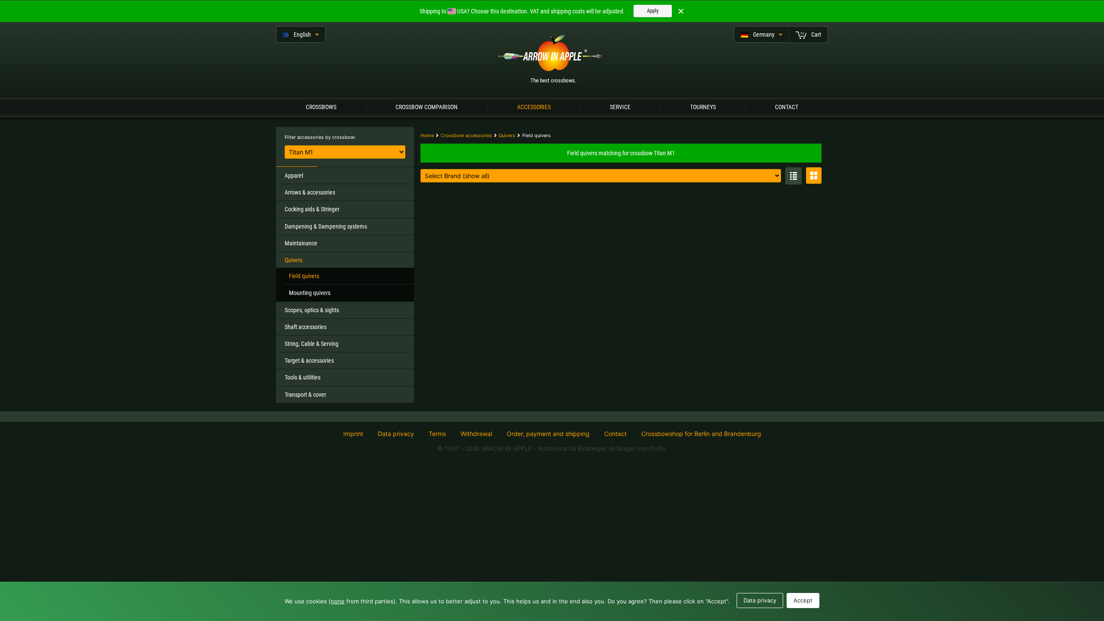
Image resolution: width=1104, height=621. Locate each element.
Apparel (294, 175)
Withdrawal (476, 434)
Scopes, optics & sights (312, 310)
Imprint (353, 434)
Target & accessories (309, 360)
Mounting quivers (309, 292)
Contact (786, 107)
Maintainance (301, 243)
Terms (437, 434)
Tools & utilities (302, 377)
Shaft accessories (305, 326)
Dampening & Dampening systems (326, 226)
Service (620, 107)
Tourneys (703, 107)
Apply (653, 10)
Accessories (534, 107)
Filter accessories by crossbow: (320, 137)
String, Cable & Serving (312, 343)
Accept (803, 600)
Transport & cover (305, 394)
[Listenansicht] (793, 176)
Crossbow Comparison (426, 107)
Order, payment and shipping (548, 434)
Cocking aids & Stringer (312, 209)
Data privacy (396, 434)
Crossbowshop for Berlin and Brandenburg (701, 433)
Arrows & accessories (310, 192)
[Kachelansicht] (814, 175)
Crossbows (321, 107)
